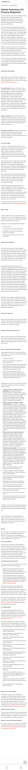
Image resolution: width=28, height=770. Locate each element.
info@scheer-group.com (9, 728)
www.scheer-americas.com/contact (18, 706)
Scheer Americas (4, 5)
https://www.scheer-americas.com (9, 82)
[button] (25, 762)
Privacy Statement (13, 5)
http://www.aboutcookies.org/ (20, 203)
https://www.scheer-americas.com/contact (13, 726)
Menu (7, 768)
